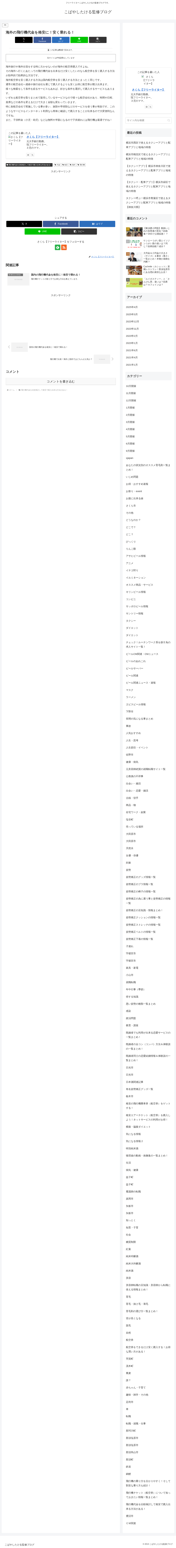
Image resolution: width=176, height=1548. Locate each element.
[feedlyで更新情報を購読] (28, 155)
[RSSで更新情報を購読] (32, 155)
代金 (58, 165)
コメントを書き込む (61, 381)
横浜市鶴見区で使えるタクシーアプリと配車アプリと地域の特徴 (148, 156)
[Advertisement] (61, 193)
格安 (66, 165)
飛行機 (82, 165)
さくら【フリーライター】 (43, 136)
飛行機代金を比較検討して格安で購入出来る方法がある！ (30, 165)
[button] (98, 40)
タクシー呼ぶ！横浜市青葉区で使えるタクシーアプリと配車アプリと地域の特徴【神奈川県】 (148, 202)
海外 (73, 165)
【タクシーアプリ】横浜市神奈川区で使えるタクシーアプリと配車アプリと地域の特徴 (148, 170)
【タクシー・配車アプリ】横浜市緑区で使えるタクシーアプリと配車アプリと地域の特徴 (148, 186)
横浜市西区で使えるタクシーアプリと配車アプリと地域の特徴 (148, 144)
